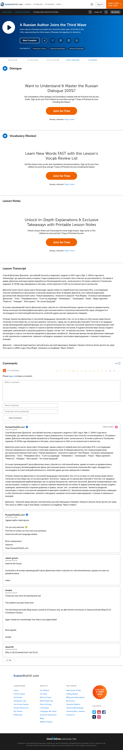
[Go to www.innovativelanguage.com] (61, 738)
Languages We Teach (48, 711)
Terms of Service (86, 745)
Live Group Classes (21, 704)
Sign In (100, 4)
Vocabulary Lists (20, 701)
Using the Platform (73, 704)
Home (16, 690)
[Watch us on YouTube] (99, 712)
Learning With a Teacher (75, 711)
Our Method (44, 690)
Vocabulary (37, 4)
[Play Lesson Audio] (8, 27)
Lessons (27, 4)
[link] (90, 12)
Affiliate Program (46, 722)
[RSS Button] (4, 370)
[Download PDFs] (68, 40)
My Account (70, 701)
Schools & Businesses (48, 715)
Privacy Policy (89, 743)
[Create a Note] (60, 40)
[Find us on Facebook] (104, 712)
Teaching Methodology (74, 708)
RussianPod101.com (76, 743)
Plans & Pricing (45, 704)
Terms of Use (100, 743)
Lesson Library (7, 12)
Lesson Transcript (72, 60)
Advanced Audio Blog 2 (22, 12)
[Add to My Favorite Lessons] (52, 40)
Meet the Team (45, 697)
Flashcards (18, 697)
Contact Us (70, 715)
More (58, 4)
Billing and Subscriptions (75, 697)
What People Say (46, 701)
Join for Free (61, 111)
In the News (44, 708)
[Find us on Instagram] (99, 717)
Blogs (42, 718)
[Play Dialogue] (5, 68)
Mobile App (18, 715)
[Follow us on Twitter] (94, 712)
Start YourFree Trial (113, 4)
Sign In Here (69, 119)
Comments (92, 60)
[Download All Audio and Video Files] (76, 40)
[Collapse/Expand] (61, 363)
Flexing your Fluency (39, 48)
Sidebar (116, 12)
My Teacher (49, 4)
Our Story (43, 694)
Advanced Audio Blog (76, 48)
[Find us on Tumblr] (94, 717)
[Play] (5, 135)
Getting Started (72, 694)
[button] (92, 4)
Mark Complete (30, 40)
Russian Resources (21, 708)
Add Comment (15, 418)
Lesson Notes (51, 60)
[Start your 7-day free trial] (99, 692)
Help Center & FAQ (73, 690)
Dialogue (11, 60)
